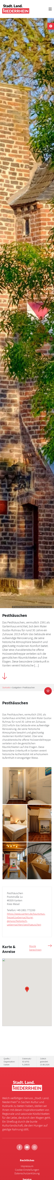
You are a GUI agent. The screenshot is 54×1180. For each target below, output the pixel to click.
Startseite (6, 687)
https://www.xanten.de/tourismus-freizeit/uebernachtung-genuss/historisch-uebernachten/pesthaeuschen (26, 919)
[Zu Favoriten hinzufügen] (48, 691)
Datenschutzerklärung (27, 1173)
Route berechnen (35, 947)
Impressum (27, 1166)
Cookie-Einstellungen (27, 1169)
